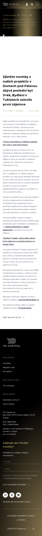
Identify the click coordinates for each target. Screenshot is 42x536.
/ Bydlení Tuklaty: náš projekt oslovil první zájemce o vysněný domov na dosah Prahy (19, 241)
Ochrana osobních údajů (21, 516)
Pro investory (8, 386)
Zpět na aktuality (12, 317)
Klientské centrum (11, 400)
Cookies (21, 520)
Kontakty (7, 363)
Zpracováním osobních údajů (18, 478)
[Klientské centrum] (27, 4)
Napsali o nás (8, 367)
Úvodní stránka (9, 15)
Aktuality (24, 15)
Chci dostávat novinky (14, 485)
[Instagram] (5, 495)
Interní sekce (8, 404)
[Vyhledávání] (32, 4)
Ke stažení (7, 371)
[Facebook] (11, 495)
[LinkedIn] (18, 495)
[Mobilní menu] (37, 4)
